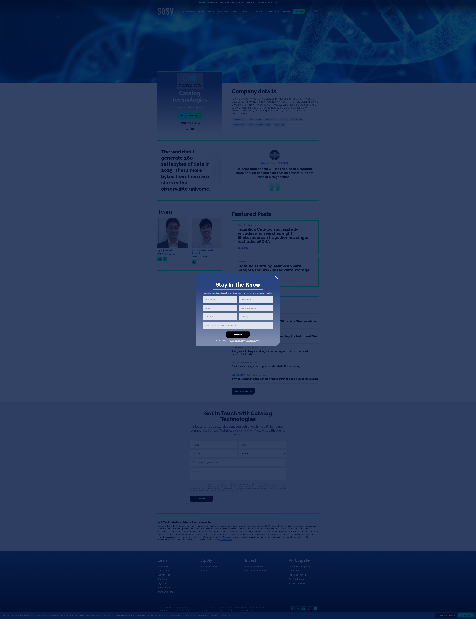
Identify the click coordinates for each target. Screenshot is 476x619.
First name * (210, 299)
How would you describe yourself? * (222, 325)
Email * (208, 308)
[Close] (276, 277)
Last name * (246, 299)
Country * (245, 317)
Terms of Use (251, 341)
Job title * (209, 317)
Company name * (249, 308)
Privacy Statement (236, 341)
